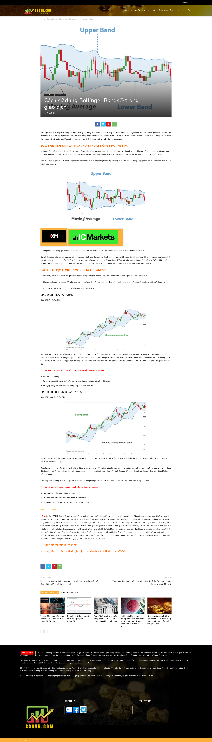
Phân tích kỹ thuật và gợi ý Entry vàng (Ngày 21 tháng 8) (79, 619)
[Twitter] (103, 124)
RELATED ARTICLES (50, 592)
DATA (179, 10)
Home (42, 19)
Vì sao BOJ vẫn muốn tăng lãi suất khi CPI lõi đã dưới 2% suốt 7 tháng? (52, 619)
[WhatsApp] (114, 124)
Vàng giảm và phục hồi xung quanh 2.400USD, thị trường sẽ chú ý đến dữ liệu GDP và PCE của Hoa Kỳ (69, 582)
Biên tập (52, 510)
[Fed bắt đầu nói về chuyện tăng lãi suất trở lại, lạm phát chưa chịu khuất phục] (106, 606)
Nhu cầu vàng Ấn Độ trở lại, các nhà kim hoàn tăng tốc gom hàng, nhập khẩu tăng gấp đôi (159, 620)
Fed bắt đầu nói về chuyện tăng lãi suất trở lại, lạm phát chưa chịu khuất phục (105, 619)
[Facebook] (22, 2)
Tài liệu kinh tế (52, 19)
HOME (128, 10)
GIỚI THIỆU (141, 10)
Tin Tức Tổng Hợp (60, 95)
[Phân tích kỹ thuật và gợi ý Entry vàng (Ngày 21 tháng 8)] (79, 606)
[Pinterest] (108, 124)
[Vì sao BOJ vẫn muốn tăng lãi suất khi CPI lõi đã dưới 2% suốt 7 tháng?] (52, 606)
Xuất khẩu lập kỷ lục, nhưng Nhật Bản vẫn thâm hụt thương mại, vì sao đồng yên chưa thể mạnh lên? (132, 621)
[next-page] (45, 631)
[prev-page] (42, 631)
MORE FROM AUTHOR (69, 592)
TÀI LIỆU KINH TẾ (162, 10)
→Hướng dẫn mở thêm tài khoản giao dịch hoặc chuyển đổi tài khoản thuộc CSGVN (83, 551)
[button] (189, 11)
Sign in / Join (187, 2)
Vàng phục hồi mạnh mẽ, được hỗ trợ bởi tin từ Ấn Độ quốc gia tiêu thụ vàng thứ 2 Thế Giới (142, 582)
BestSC (43, 510)
